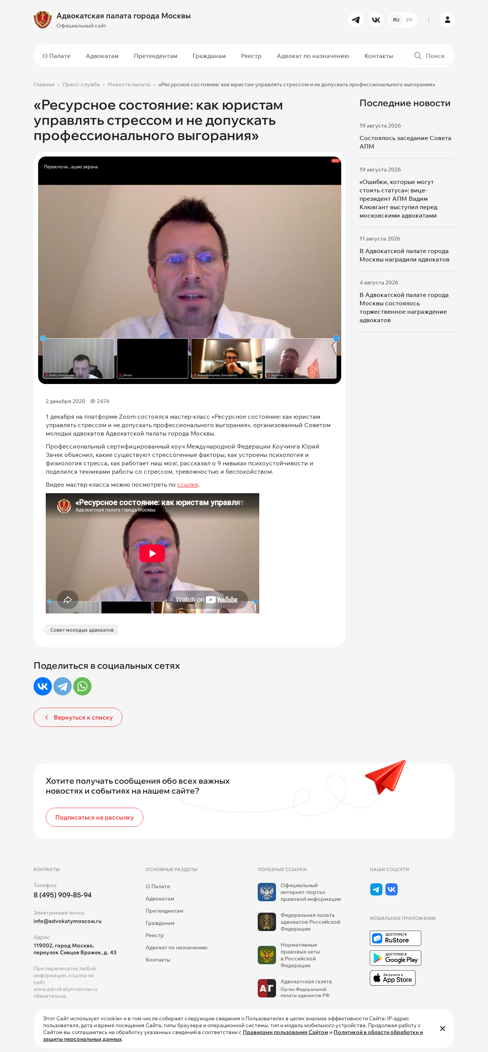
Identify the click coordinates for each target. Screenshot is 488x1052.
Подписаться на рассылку (94, 817)
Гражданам (209, 56)
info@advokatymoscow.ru (67, 921)
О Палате (57, 56)
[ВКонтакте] (43, 686)
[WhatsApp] (82, 686)
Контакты (378, 56)
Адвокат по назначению (313, 56)
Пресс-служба (81, 84)
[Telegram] (62, 686)
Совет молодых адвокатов (82, 630)
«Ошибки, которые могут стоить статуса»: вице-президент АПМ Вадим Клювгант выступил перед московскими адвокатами (398, 198)
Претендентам (155, 56)
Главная (44, 84)
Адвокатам (102, 56)
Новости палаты (129, 84)
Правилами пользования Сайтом (285, 1032)
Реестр (251, 56)
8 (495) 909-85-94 (63, 895)
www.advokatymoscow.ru (65, 989)
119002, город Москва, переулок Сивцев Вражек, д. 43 (75, 949)
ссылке (187, 484)
